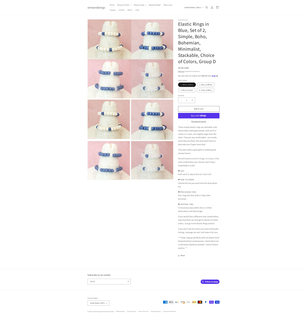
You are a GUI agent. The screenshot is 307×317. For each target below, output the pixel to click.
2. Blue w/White (205, 85)
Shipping (181, 71)
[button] (124, 4)
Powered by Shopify (108, 311)
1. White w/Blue (187, 85)
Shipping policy (156, 311)
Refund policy (120, 311)
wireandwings (96, 311)
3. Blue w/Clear (187, 90)
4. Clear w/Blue (205, 90)
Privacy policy (131, 311)
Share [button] (182, 255)
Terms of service (143, 311)
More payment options (198, 121)
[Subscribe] (128, 281)
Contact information (169, 311)
